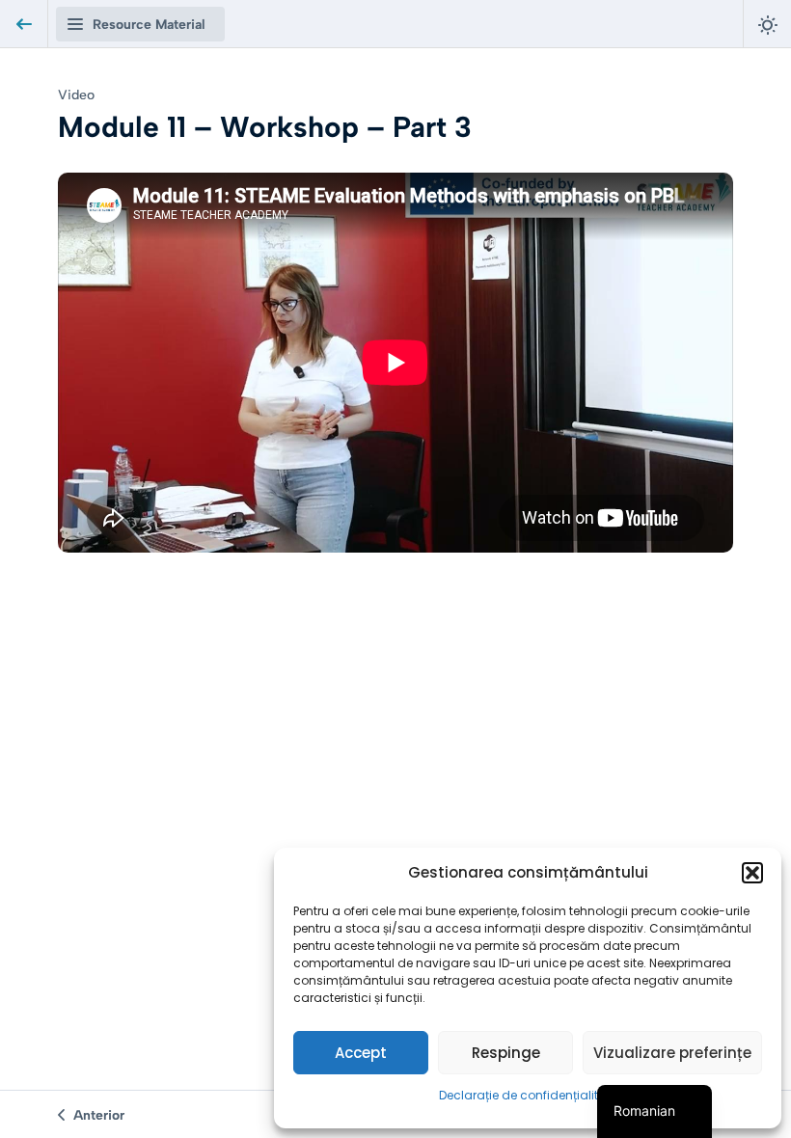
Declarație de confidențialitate (528, 1095)
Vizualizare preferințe (672, 1053)
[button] (752, 872)
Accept (361, 1053)
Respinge (506, 1053)
